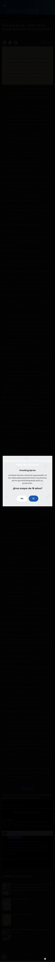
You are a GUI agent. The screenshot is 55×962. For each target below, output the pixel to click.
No (22, 498)
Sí (33, 498)
